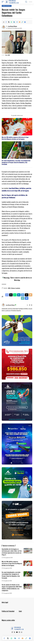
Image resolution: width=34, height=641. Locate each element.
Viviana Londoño (15, 288)
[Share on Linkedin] (14, 22)
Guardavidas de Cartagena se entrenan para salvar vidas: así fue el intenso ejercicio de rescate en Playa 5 (12, 552)
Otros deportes (7, 6)
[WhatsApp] (22, 632)
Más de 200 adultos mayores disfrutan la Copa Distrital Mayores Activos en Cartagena (15, 138)
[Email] (19, 22)
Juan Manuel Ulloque (12, 26)
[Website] (27, 305)
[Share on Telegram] (17, 22)
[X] (14, 632)
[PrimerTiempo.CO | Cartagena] (12, 2)
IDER (9, 288)
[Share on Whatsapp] (11, 22)
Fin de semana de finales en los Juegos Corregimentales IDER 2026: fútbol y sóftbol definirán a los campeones (12, 587)
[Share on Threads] (26, 294)
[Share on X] (8, 22)
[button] (3, 2)
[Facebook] (29, 305)
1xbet (20, 611)
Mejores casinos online (8, 620)
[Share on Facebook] (6, 22)
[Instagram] (31, 305)
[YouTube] (17, 632)
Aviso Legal (5, 602)
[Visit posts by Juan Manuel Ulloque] (3, 27)
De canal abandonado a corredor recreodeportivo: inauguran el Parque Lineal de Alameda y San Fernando (16, 162)
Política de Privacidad (8, 611)
